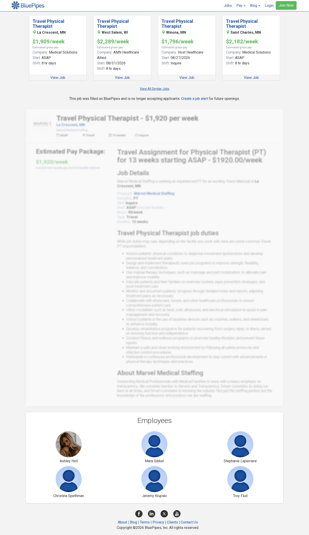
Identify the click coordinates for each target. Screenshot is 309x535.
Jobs (228, 5)
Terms (145, 522)
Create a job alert (194, 98)
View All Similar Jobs (154, 89)
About (122, 522)
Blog (133, 522)
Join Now (286, 5)
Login (269, 5)
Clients (172, 522)
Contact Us (189, 522)
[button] (241, 5)
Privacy (158, 522)
